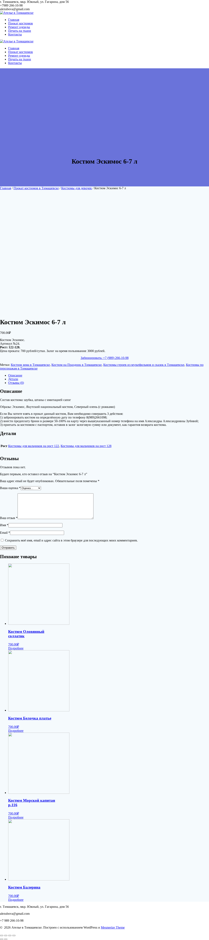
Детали (13, 379)
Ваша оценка (10, 488)
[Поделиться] (5, 935)
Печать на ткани (19, 30)
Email (5, 532)
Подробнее (15, 648)
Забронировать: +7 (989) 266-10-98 (105, 358)
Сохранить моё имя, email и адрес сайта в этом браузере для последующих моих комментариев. (71, 540)
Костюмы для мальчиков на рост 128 (86, 446)
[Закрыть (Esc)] (1, 935)
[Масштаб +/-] (14, 935)
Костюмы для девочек (76, 188)
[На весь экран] (9, 935)
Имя (4, 525)
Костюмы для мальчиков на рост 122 (33, 446)
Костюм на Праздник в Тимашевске (76, 364)
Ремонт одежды (19, 27)
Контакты (15, 34)
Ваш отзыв (9, 518)
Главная (13, 19)
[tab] (108, 375)
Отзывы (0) (16, 382)
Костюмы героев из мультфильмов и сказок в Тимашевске (143, 364)
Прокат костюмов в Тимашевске (36, 188)
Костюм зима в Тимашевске (30, 364)
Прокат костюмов (20, 23)
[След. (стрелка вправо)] (5, 939)
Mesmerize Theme (113, 927)
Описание (15, 375)
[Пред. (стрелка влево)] (1, 939)
